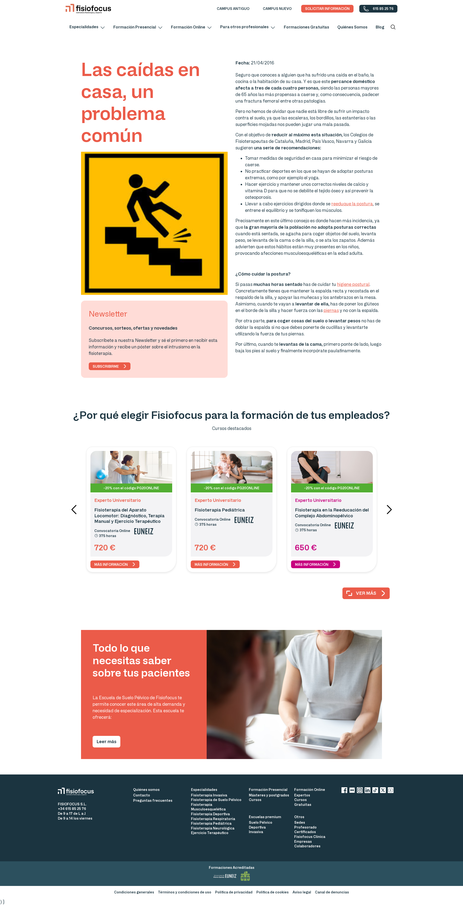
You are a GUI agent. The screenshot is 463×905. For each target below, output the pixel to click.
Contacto (141, 795)
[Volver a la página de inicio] (88, 9)
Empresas (303, 841)
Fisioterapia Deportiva (210, 814)
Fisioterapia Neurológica (212, 828)
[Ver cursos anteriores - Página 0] (74, 510)
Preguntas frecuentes (152, 800)
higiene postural (353, 284)
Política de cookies (272, 892)
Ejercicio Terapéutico (209, 833)
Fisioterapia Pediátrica (211, 823)
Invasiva (256, 832)
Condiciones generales (134, 892)
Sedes (299, 822)
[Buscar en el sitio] (393, 27)
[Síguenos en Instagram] (360, 791)
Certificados (305, 832)
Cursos (255, 799)
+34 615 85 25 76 (72, 808)
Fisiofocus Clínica (309, 836)
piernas (331, 310)
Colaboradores (307, 846)
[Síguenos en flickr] (352, 791)
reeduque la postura (352, 203)
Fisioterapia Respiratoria (213, 819)
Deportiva (257, 827)
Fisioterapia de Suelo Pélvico (216, 799)
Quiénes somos (146, 789)
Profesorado (305, 827)
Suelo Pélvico (260, 822)
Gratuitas (302, 804)
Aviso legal (302, 892)
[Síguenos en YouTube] (391, 791)
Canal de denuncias (332, 892)
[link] (233, 9)
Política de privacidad (233, 892)
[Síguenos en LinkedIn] (367, 791)
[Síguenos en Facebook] (344, 791)
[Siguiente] (389, 510)
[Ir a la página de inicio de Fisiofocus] (78, 791)
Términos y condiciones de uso (184, 892)
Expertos (302, 795)
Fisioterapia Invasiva (209, 795)
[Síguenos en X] (383, 791)
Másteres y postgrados (269, 795)
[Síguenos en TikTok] (375, 791)
